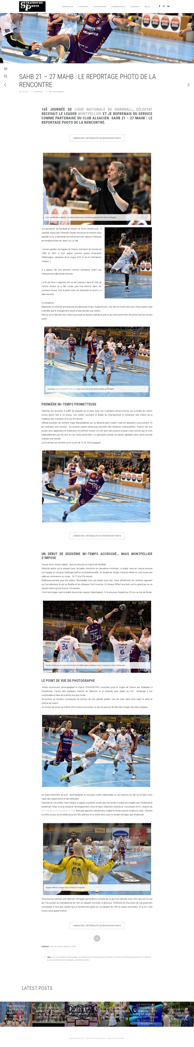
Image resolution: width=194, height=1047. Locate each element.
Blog (147, 7)
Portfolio (67, 7)
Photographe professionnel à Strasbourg (72, 957)
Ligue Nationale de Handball (103, 109)
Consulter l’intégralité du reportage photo (97, 138)
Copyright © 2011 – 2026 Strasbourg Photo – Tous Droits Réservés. (97, 1038)
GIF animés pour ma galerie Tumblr (58, 810)
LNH (53, 957)
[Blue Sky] (173, 6)
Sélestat (144, 109)
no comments (58, 92)
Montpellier (89, 114)
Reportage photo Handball (64, 960)
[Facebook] (159, 6)
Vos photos (100, 7)
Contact (135, 7)
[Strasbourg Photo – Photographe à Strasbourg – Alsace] (32, 6)
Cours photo (118, 7)
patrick (40, 92)
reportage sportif (82, 960)
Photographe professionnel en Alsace (105, 957)
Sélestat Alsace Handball (60, 947)
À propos (83, 7)
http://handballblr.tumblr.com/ (66, 389)
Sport (73, 947)
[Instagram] (164, 6)
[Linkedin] (168, 6)
